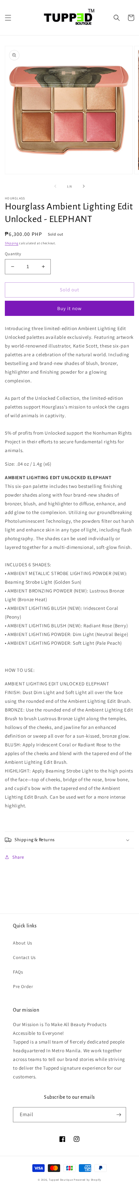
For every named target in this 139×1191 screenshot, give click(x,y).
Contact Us (24, 957)
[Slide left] (55, 186)
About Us (22, 943)
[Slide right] (84, 186)
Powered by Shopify (87, 1179)
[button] (8, 18)
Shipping (11, 243)
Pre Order (23, 986)
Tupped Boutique (61, 1179)
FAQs (18, 972)
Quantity (13, 254)
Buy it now (69, 308)
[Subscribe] (119, 1114)
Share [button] (18, 857)
